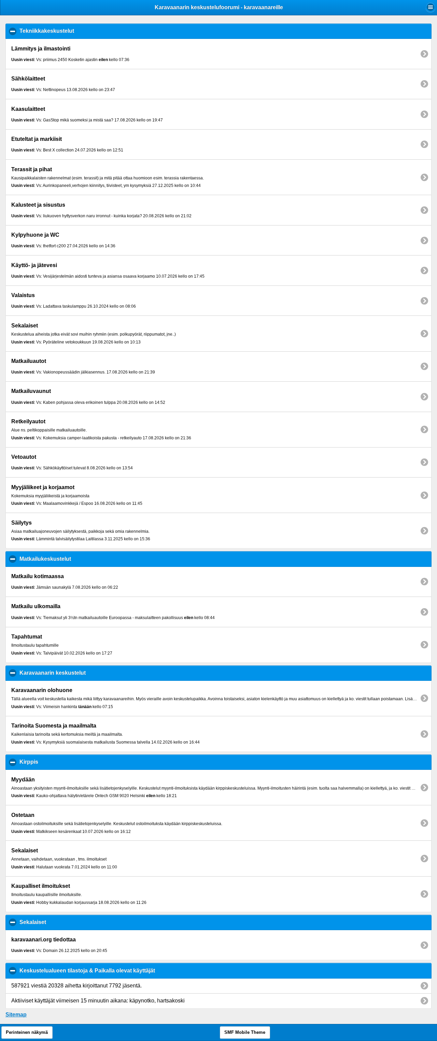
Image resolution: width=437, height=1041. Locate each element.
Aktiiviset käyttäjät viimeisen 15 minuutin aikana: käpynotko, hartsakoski (98, 1000)
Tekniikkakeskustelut (79, 31)
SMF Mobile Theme (244, 1032)
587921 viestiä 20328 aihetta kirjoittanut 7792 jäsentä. (76, 985)
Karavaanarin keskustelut (85, 673)
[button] (430, 7)
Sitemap (16, 1014)
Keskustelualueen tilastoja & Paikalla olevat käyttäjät (120, 970)
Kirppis (61, 762)
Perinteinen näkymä (27, 1032)
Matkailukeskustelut (78, 559)
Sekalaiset (65, 922)
